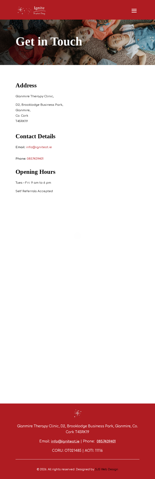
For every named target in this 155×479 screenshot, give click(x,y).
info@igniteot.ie (39, 147)
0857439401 (35, 158)
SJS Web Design (106, 469)
